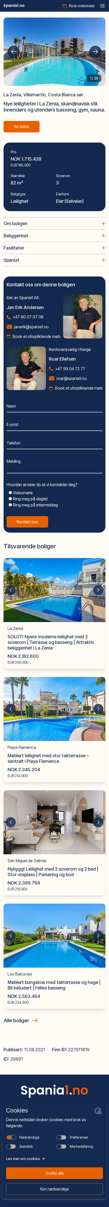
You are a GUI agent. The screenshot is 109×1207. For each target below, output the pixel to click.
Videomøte (22, 492)
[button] (14, 52)
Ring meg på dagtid (29, 498)
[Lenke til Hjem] (54, 1091)
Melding (14, 461)
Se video (21, 126)
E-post (13, 424)
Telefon (14, 442)
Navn (11, 406)
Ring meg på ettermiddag (35, 504)
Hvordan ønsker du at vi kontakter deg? (42, 484)
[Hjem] (14, 6)
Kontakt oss (27, 521)
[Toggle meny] (102, 6)
